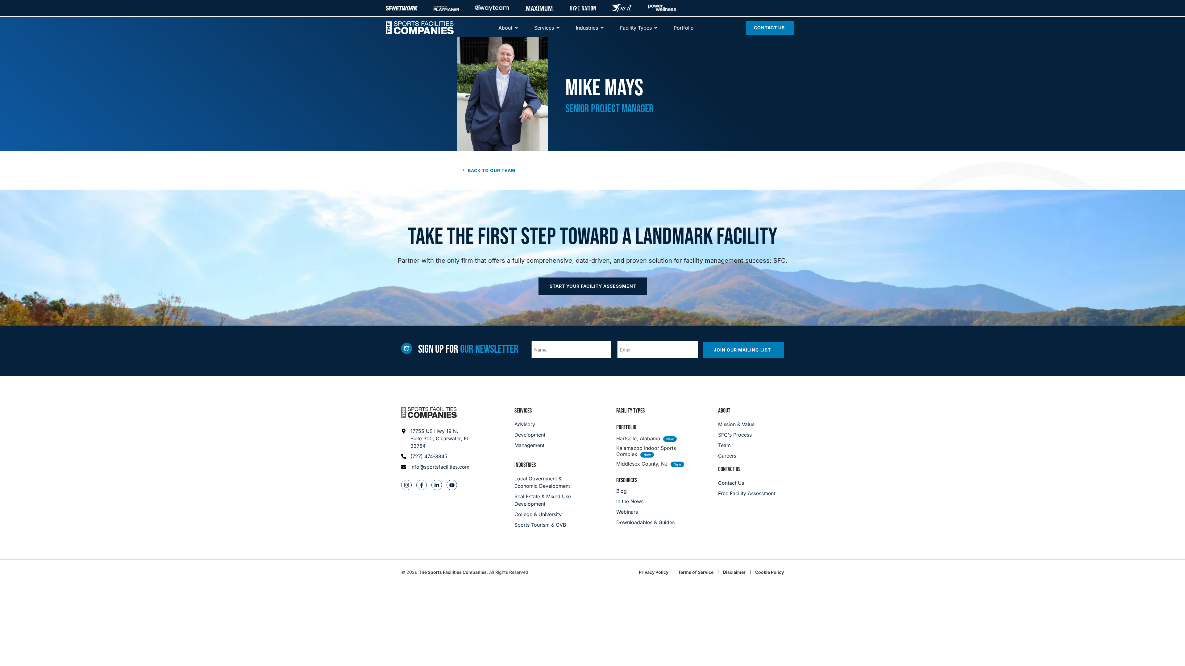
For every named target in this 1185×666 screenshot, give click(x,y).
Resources (626, 480)
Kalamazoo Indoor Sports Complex (646, 451)
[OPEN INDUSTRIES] (602, 27)
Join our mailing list (743, 349)
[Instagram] (406, 485)
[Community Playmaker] (446, 8)
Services (523, 410)
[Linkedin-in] (436, 485)
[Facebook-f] (421, 485)
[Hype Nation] (583, 8)
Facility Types (630, 410)
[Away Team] (492, 8)
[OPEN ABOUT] (516, 27)
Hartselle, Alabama (638, 438)
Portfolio (626, 427)
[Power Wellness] (662, 8)
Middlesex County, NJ (641, 464)
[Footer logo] (429, 412)
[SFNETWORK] (402, 8)
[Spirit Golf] (621, 8)
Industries (525, 465)
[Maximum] (539, 8)
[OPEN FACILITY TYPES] (655, 27)
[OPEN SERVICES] (557, 27)
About (724, 410)
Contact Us (729, 469)
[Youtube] (452, 485)
